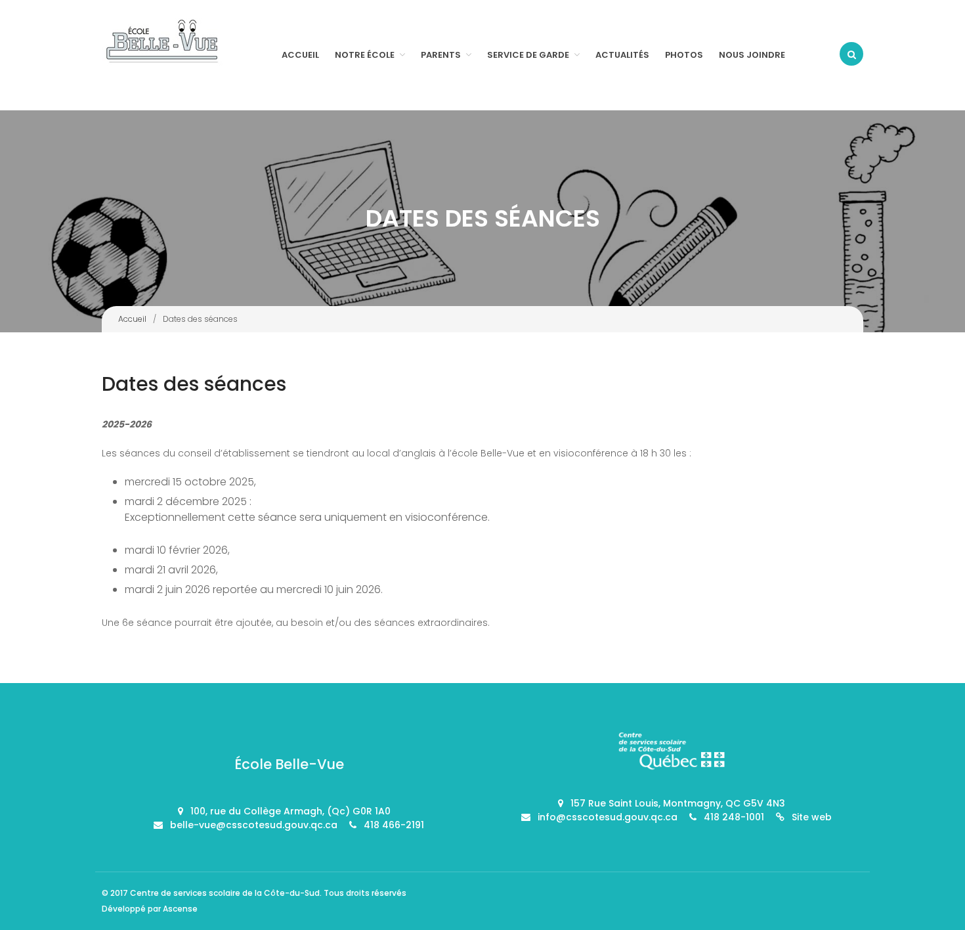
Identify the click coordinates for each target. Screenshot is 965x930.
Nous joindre (752, 55)
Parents (441, 55)
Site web (812, 817)
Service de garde (528, 55)
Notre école (365, 55)
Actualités (622, 55)
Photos (684, 55)
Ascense (180, 908)
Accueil (300, 55)
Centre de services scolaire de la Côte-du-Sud (225, 892)
